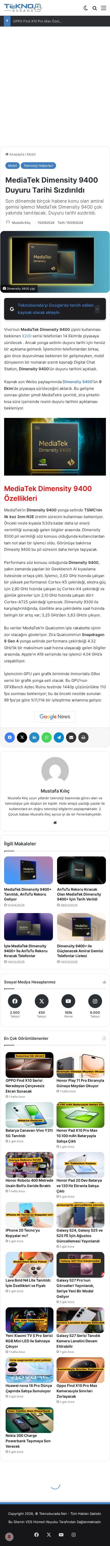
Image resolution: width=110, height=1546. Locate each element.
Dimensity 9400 (77, 381)
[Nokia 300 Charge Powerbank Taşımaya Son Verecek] (29, 1420)
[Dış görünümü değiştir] (85, 9)
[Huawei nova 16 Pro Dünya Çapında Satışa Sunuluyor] (29, 1370)
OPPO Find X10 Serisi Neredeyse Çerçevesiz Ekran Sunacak (25, 1085)
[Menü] (103, 9)
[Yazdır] (83, 737)
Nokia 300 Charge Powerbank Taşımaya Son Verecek (28, 1440)
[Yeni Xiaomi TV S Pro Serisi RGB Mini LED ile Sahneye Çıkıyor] (29, 1320)
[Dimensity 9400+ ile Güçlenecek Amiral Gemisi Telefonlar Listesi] (81, 927)
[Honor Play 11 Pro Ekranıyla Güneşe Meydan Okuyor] (80, 1065)
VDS (29, 1522)
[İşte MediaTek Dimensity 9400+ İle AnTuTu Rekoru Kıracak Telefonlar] (28, 927)
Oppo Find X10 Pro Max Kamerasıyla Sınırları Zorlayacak (77, 1390)
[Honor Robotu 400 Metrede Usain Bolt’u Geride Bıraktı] (29, 1165)
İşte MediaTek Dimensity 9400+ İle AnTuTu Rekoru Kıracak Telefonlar (26, 951)
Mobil (31, 154)
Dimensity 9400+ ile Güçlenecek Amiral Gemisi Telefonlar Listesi (80, 951)
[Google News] (55, 717)
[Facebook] (10, 737)
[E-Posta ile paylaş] (71, 737)
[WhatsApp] (46, 737)
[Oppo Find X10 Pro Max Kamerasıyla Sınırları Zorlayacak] (80, 1370)
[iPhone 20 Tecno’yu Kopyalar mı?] (29, 1215)
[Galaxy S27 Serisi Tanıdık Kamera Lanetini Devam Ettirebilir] (80, 1320)
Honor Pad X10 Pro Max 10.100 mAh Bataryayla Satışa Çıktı (77, 1135)
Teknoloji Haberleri (38, 166)
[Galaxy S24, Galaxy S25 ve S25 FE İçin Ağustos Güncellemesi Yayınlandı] (80, 1215)
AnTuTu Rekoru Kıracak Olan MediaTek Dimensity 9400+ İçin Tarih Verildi (79, 894)
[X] (22, 737)
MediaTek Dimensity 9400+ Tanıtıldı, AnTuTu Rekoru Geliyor (27, 894)
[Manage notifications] (9, 1537)
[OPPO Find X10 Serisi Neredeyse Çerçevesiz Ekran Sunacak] (29, 1065)
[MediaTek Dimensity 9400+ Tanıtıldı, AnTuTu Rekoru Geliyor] (28, 870)
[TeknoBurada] (23, 8)
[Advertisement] (55, 84)
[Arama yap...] (94, 9)
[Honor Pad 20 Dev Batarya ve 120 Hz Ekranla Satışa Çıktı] (80, 1165)
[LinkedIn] (34, 737)
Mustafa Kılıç (21, 223)
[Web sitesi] (55, 823)
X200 (26, 335)
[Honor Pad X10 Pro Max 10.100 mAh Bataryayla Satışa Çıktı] (80, 1115)
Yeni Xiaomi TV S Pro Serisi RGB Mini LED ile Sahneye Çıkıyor (29, 1341)
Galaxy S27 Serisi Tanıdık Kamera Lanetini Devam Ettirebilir (78, 1341)
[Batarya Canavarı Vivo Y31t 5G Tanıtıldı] (29, 1115)
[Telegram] (59, 737)
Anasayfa (16, 154)
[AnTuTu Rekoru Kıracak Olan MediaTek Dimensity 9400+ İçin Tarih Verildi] (81, 870)
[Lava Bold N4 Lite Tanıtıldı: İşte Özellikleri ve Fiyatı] (29, 1265)
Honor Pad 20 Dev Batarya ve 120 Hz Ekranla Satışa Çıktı (79, 1185)
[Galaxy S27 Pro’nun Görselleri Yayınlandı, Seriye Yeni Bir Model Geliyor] (80, 1265)
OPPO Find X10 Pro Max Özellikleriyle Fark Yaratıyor (54, 21)
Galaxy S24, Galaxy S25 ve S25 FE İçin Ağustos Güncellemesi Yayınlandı (80, 1235)
